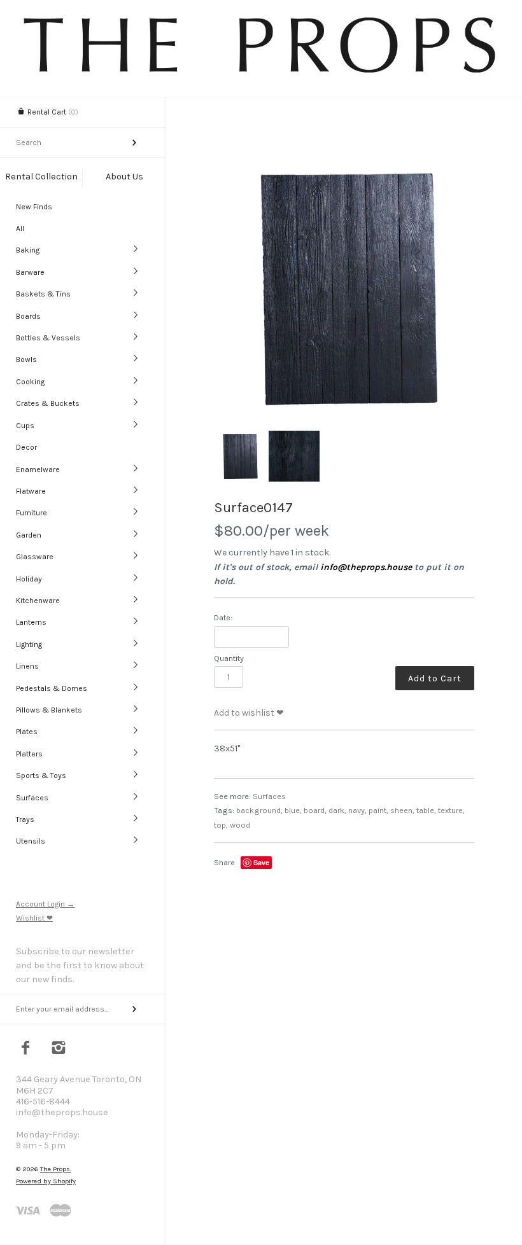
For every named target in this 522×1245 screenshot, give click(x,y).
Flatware (31, 491)
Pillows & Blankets (49, 710)
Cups (25, 425)
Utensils (30, 841)
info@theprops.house (366, 567)
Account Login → (45, 904)
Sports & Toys (41, 775)
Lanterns (31, 622)
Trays (25, 819)
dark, (337, 810)
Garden (28, 535)
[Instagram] (59, 1049)
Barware (30, 272)
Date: (223, 617)
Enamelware (38, 469)
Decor (26, 447)
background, (259, 810)
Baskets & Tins (43, 293)
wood (240, 825)
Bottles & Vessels (48, 337)
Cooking (30, 381)
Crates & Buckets (48, 403)
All (20, 228)
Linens (27, 666)
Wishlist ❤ (34, 918)
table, (426, 810)
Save (261, 862)
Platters (29, 753)
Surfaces (32, 797)
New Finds (34, 206)
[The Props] (261, 72)
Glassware (34, 556)
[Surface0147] (344, 288)
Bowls (26, 359)
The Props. (55, 1169)
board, (315, 810)
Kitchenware (38, 600)
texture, (451, 810)
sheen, (402, 810)
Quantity (229, 658)
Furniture (31, 512)
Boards (28, 316)
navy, (357, 810)
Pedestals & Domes (51, 688)
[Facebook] (26, 1049)
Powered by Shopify (46, 1181)
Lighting (29, 644)
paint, (378, 810)
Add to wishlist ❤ (249, 712)
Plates (27, 731)
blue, (293, 810)
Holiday (29, 578)
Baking (27, 250)
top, (221, 825)
